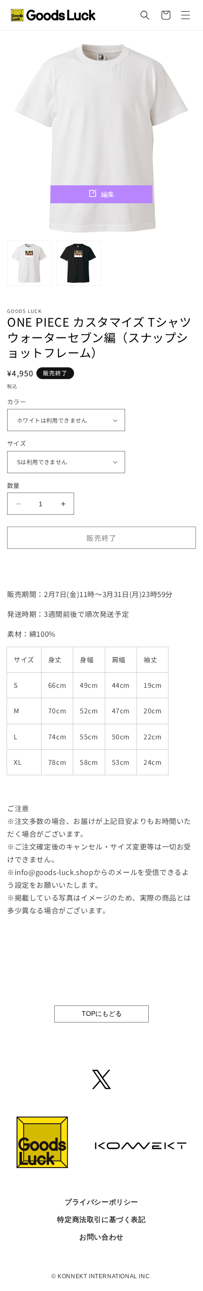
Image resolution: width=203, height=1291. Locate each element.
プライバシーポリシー (101, 1202)
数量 (13, 485)
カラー (16, 401)
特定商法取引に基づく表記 (101, 1219)
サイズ (16, 443)
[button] (185, 15)
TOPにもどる (102, 1013)
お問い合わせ (101, 1237)
